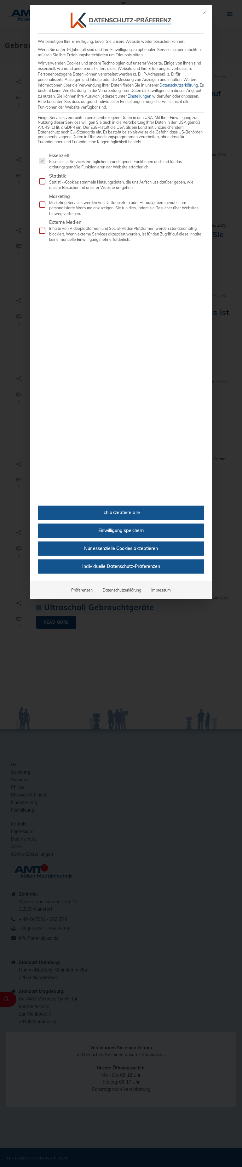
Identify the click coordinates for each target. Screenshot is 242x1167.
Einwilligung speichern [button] (121, 530)
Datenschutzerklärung (178, 85)
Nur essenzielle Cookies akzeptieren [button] (121, 548)
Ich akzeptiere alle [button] (121, 512)
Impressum (161, 590)
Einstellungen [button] (139, 96)
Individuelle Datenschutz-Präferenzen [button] (121, 566)
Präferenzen (82, 590)
